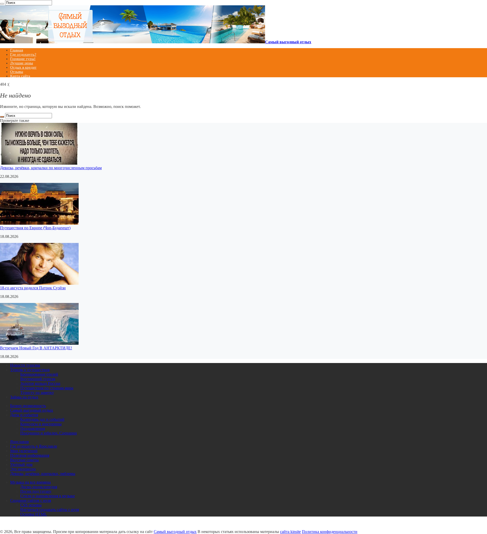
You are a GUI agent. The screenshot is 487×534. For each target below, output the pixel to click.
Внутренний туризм (37, 379)
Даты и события (24, 415)
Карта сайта (20, 76)
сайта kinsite (290, 531)
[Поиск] (2, 4)
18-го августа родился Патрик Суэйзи (33, 288)
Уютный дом (21, 464)
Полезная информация (29, 455)
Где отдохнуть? (23, 54)
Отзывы (16, 72)
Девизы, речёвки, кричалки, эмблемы (42, 473)
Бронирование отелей (39, 374)
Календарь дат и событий (42, 419)
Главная (16, 50)
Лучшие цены (21, 63)
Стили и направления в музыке (47, 496)
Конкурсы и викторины (41, 424)
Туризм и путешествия (29, 370)
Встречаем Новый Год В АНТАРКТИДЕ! (36, 348)
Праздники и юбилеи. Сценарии (48, 433)
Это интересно (23, 469)
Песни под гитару (35, 491)
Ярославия (19, 442)
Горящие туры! (23, 59)
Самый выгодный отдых (31, 410)
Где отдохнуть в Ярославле (33, 446)
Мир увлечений (24, 451)
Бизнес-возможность (28, 406)
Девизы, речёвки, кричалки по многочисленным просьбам (51, 168)
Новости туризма (25, 365)
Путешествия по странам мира (46, 388)
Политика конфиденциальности (329, 531)
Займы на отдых (24, 397)
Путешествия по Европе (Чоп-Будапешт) (35, 228)
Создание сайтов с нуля (30, 500)
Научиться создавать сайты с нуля (49, 509)
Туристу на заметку (37, 392)
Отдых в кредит (23, 67)
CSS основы (31, 505)
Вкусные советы (24, 460)
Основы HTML (33, 514)
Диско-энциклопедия (38, 487)
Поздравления (32, 428)
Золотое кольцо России (40, 383)
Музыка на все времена (30, 482)
